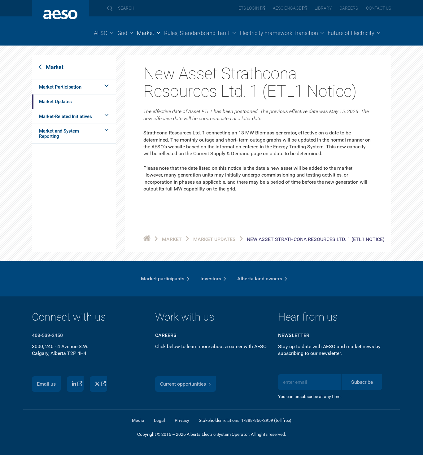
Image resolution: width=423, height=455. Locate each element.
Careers (348, 8)
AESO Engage (287, 8)
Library (323, 8)
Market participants (162, 279)
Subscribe (362, 382)
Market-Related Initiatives (65, 116)
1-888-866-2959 (257, 420)
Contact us (378, 8)
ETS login (248, 8)
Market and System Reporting (59, 133)
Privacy (182, 420)
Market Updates (55, 101)
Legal (159, 420)
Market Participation (60, 87)
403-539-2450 (47, 335)
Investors (210, 279)
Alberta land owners (259, 279)
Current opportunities (183, 384)
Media (138, 420)
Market (54, 67)
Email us (46, 384)
